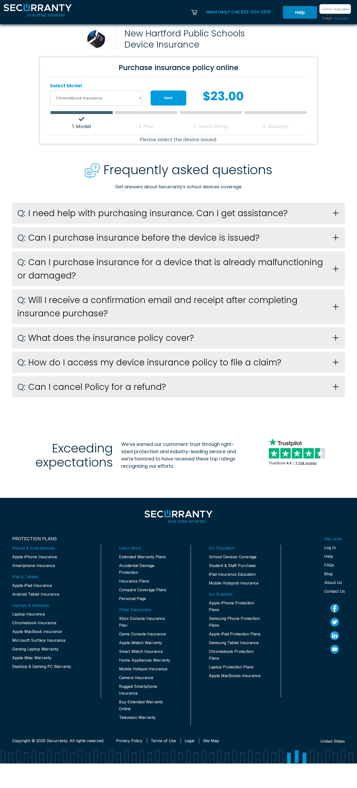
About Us (333, 582)
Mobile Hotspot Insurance (143, 668)
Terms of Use (163, 740)
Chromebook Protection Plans (231, 655)
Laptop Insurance (28, 614)
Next (168, 98)
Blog (328, 573)
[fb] (334, 608)
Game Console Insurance (142, 634)
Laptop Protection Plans (231, 667)
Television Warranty (137, 717)
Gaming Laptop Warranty (35, 649)
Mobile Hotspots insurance (234, 583)
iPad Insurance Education (232, 574)
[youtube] (334, 649)
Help (300, 12)
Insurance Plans (134, 581)
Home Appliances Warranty (144, 660)
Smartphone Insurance (33, 565)
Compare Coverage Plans (142, 589)
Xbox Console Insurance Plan (142, 622)
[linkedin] (334, 635)
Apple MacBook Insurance (37, 631)
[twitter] (334, 622)
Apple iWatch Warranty (140, 642)
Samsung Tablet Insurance (234, 642)
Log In (330, 547)
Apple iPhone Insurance (34, 556)
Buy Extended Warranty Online (141, 705)
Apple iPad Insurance (32, 585)
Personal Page (132, 598)
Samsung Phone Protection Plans (234, 622)
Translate (340, 18)
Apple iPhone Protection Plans (231, 606)
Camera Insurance (136, 677)
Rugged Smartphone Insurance (138, 690)
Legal (189, 740)
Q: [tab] (152, 213)
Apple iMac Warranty (31, 657)
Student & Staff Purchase (232, 565)
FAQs (329, 565)
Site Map (211, 740)
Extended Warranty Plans (142, 556)
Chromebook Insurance (34, 622)
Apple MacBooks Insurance (235, 675)
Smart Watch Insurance (141, 651)
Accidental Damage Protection (136, 569)
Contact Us (334, 591)
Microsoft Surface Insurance (39, 640)
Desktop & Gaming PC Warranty (41, 666)
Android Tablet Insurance (35, 594)
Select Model (66, 85)
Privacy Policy (129, 740)
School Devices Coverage (232, 556)
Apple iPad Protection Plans (235, 634)
